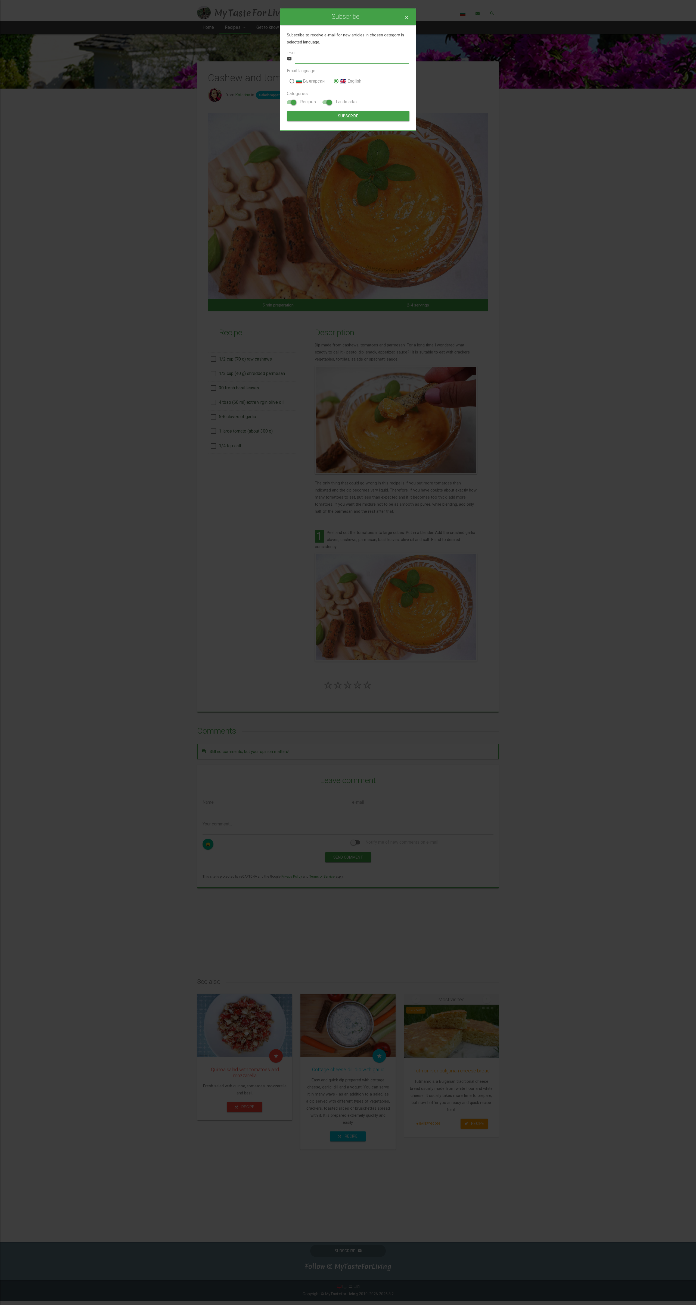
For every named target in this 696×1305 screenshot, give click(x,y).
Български (313, 81)
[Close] (406, 17)
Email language (301, 70)
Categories (297, 93)
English (353, 81)
